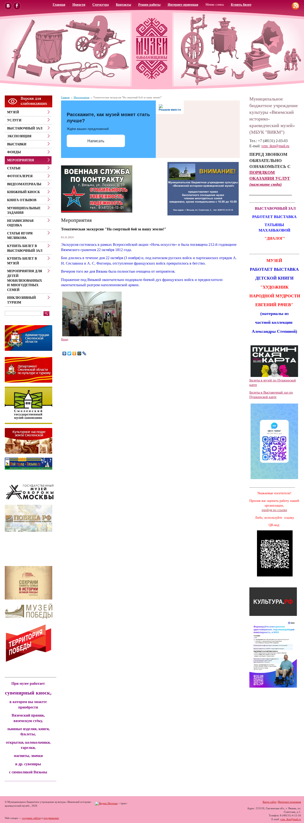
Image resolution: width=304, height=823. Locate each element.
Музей (13, 112)
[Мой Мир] (79, 353)
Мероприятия (81, 97)
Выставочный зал (24, 128)
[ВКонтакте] (64, 353)
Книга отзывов (21, 200)
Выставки (16, 144)
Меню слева (214, 4)
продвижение (51, 818)
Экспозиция (19, 136)
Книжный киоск (23, 192)
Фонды (14, 152)
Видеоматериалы (24, 184)
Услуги (14, 120)
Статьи (13, 168)
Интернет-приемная (183, 4)
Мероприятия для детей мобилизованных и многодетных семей (24, 280)
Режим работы (149, 4)
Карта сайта (269, 801)
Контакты (123, 4)
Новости (78, 4)
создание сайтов (31, 818)
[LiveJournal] (84, 353)
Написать (95, 141)
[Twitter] (69, 353)
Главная (59, 4)
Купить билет (241, 4)
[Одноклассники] (74, 353)
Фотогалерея (20, 176)
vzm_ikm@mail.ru (275, 146)
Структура (100, 4)
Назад (64, 339)
